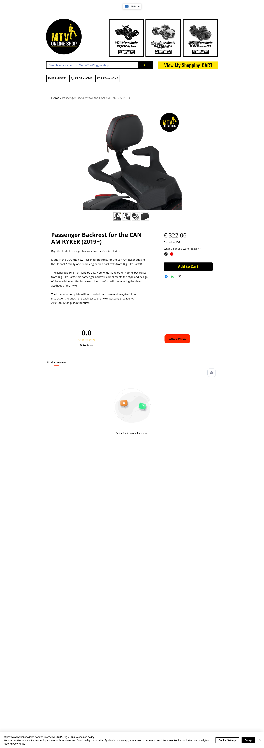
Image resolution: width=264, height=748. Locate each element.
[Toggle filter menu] (211, 373)
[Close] (260, 740)
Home (55, 98)
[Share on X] (180, 276)
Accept (248, 740)
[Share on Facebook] (166, 276)
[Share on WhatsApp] (173, 276)
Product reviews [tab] (56, 362)
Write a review (177, 338)
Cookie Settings (227, 740)
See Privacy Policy (14, 743)
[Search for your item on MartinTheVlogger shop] (145, 65)
